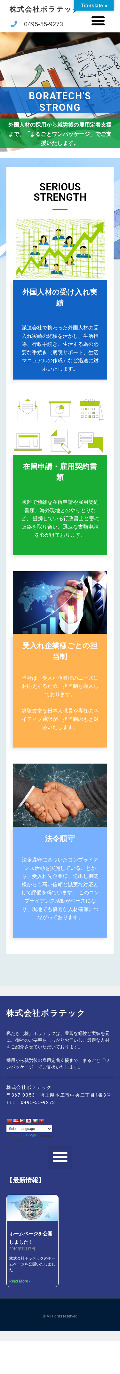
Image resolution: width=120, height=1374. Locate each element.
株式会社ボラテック (45, 9)
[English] (16, 1120)
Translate (45, 1135)
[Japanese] (28, 1120)
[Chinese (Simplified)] (9, 1120)
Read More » (20, 1281)
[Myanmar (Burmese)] (35, 1120)
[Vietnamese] (41, 1120)
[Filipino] (22, 1120)
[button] (98, 21)
